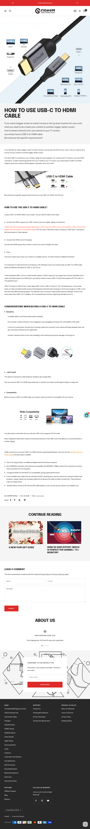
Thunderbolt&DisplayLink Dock (15, 709)
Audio (6, 749)
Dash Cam (8, 777)
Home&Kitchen (9, 761)
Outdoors (7, 753)
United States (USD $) (12, 810)
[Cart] (84, 11)
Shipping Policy (66, 721)
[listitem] (10, 500)
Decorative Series (10, 781)
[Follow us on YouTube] (48, 801)
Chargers (7, 721)
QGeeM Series (9, 725)
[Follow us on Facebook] (36, 801)
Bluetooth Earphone (11, 773)
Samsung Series (10, 745)
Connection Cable (10, 717)
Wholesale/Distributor (40, 713)
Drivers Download (39, 717)
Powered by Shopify (18, 816)
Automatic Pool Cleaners (13, 757)
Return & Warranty (67, 709)
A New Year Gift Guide (21, 547)
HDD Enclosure (9, 765)
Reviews (7, 799)
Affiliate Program (10, 791)
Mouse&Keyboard (10, 769)
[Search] (10, 11)
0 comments (39, 496)
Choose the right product (41, 721)
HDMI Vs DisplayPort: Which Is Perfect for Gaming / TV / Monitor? (63, 550)
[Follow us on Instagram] (42, 801)
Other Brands (9, 737)
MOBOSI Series (9, 733)
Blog (5, 795)
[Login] (80, 11)
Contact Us (37, 709)
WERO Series (9, 729)
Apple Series (8, 741)
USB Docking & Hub (11, 713)
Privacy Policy (45, 574)
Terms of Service (59, 574)
